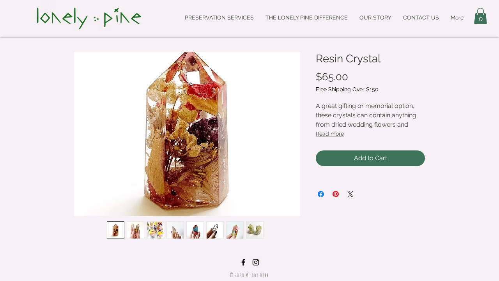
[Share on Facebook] (321, 194)
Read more (330, 134)
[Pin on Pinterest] (335, 194)
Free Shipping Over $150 (347, 89)
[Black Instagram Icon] (255, 262)
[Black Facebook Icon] (243, 262)
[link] (480, 16)
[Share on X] (350, 194)
